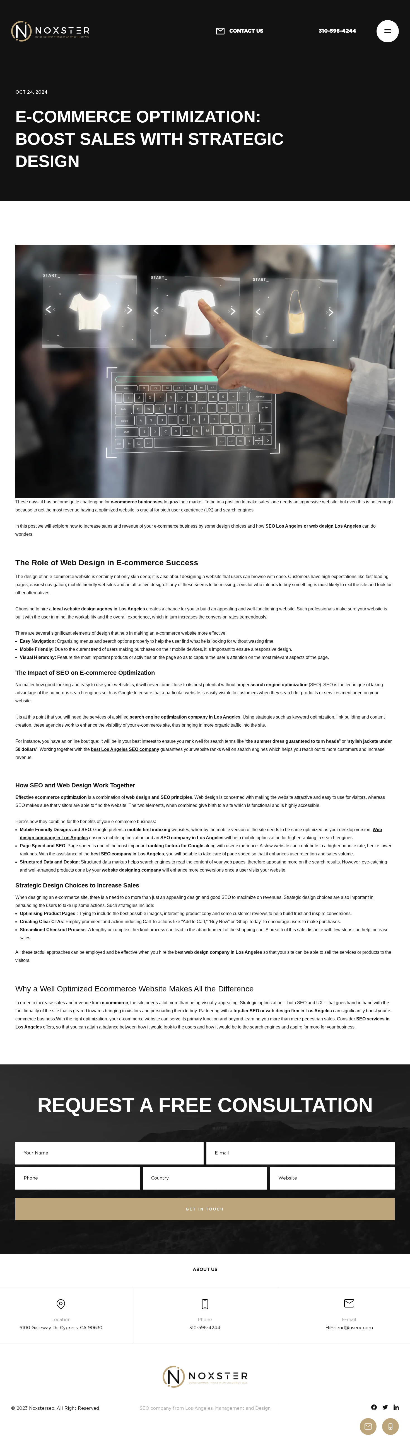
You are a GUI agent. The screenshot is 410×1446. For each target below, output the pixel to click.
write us (368, 1426)
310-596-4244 (390, 1426)
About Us (205, 1270)
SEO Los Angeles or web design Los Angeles (313, 526)
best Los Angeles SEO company (125, 749)
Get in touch (205, 1209)
